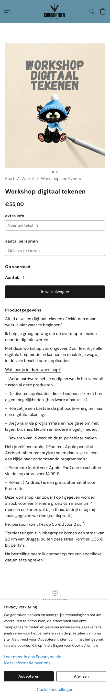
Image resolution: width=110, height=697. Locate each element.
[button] (55, 11)
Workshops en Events (61, 178)
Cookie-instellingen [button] (55, 689)
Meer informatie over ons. (27, 663)
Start (9, 178)
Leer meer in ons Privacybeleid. (33, 656)
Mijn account (55, 600)
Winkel (27, 178)
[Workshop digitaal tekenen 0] (55, 105)
